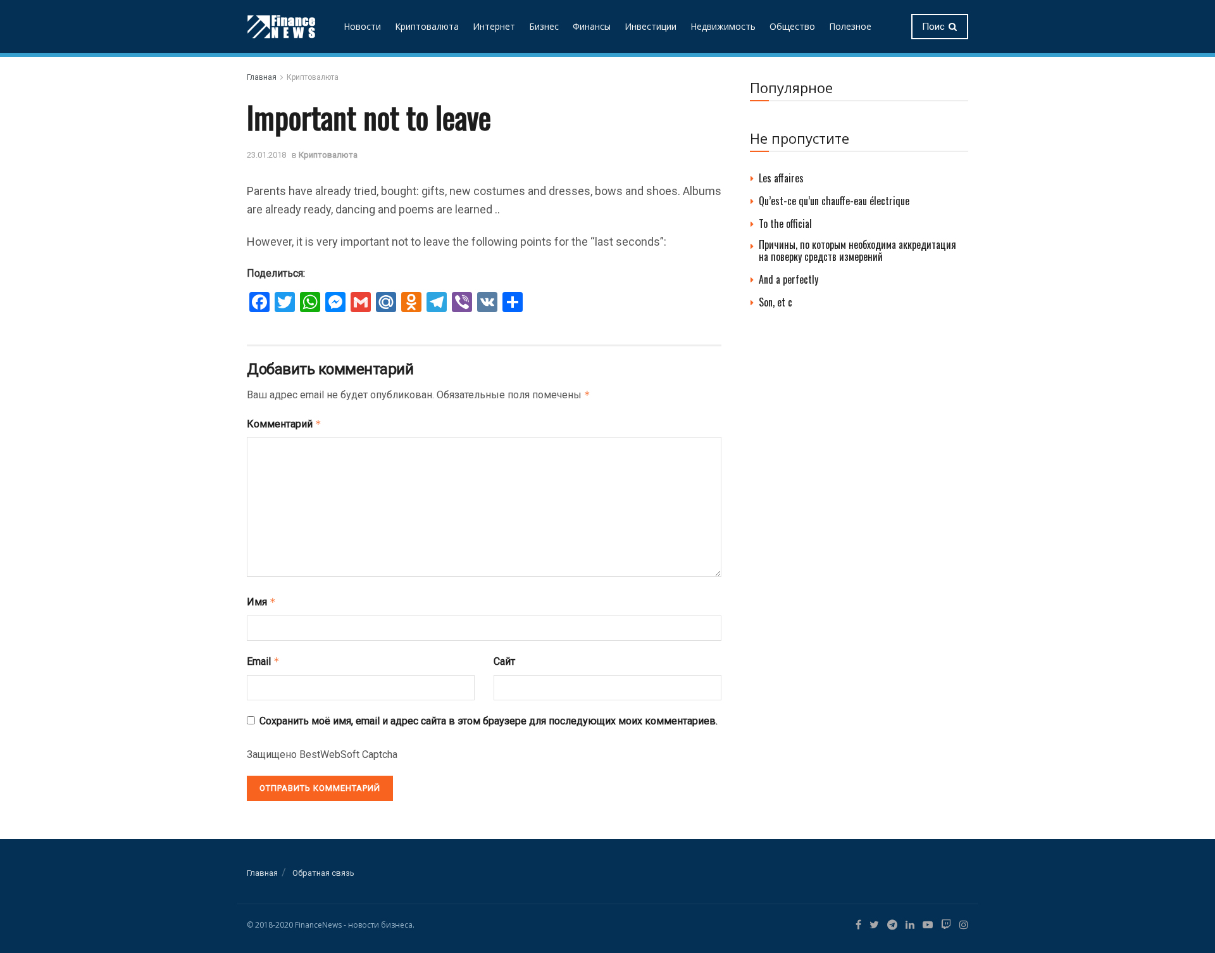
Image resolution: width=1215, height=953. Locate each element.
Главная (262, 77)
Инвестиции (650, 26)
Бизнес (544, 26)
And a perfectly (788, 279)
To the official (785, 223)
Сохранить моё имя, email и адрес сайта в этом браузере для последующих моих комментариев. (488, 721)
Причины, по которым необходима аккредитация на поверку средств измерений (857, 250)
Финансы (592, 26)
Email (263, 661)
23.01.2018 (266, 155)
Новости (362, 26)
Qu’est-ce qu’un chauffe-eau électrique (834, 200)
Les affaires (781, 178)
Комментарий (284, 424)
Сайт (504, 661)
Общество (792, 26)
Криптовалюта (427, 26)
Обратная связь (323, 873)
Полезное (850, 26)
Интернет (494, 26)
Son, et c (775, 302)
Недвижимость (723, 26)
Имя (261, 602)
